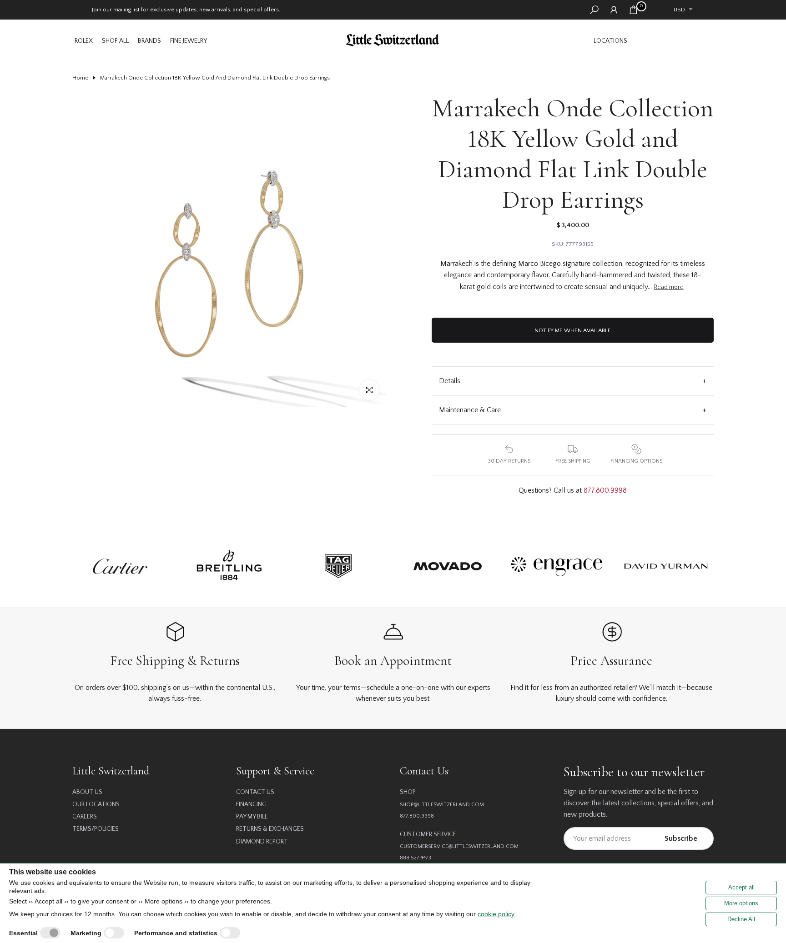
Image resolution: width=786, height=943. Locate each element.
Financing (251, 804)
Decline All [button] (741, 919)
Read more (669, 287)
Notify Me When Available (572, 330)
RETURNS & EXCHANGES (270, 829)
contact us (255, 792)
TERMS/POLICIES (95, 829)
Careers (84, 816)
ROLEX (84, 41)
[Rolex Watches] (672, 41)
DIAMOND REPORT (262, 841)
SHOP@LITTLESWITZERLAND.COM (442, 805)
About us (87, 792)
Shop (408, 792)
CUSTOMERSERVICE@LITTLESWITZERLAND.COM (459, 846)
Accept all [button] (741, 887)
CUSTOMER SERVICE (428, 834)
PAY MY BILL (251, 816)
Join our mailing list (116, 9)
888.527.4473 (415, 858)
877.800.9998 (605, 490)
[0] (633, 10)
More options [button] (741, 903)
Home (80, 78)
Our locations (96, 804)
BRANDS (149, 41)
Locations (610, 41)
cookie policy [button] (496, 914)
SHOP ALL (115, 41)
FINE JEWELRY (188, 41)
